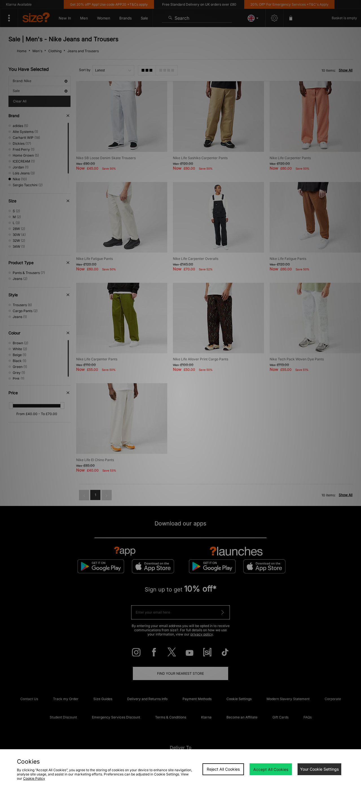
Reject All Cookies (223, 769)
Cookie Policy (34, 778)
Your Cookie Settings (319, 769)
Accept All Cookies (270, 769)
